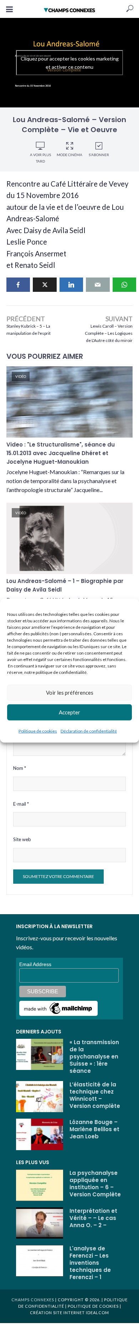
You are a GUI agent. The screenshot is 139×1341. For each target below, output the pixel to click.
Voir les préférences (69, 692)
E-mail (21, 804)
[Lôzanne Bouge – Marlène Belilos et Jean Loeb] (39, 1134)
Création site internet (57, 1312)
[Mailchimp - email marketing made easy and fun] (58, 1008)
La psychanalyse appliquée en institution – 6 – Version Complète (95, 1183)
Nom (19, 768)
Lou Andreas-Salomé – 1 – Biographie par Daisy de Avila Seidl (64, 585)
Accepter (69, 712)
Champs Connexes (32, 1299)
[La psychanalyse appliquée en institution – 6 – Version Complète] (39, 1185)
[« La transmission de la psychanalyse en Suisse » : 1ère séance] (39, 1054)
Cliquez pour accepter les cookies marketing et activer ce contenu (70, 63)
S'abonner (99, 155)
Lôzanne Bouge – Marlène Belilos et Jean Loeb (94, 1129)
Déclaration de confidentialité (89, 730)
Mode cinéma (69, 155)
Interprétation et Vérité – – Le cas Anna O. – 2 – (93, 1218)
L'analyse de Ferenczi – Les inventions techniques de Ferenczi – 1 (90, 1263)
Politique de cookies (38, 730)
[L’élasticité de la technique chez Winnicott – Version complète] (39, 1097)
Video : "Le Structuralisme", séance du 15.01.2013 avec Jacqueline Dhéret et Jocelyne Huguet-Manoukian (60, 453)
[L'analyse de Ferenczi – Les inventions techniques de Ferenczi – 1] (39, 1261)
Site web (22, 839)
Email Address (35, 964)
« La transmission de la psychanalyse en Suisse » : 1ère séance (94, 1057)
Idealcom (97, 1312)
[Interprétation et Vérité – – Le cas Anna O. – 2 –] (39, 1223)
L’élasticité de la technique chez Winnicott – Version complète (95, 1095)
